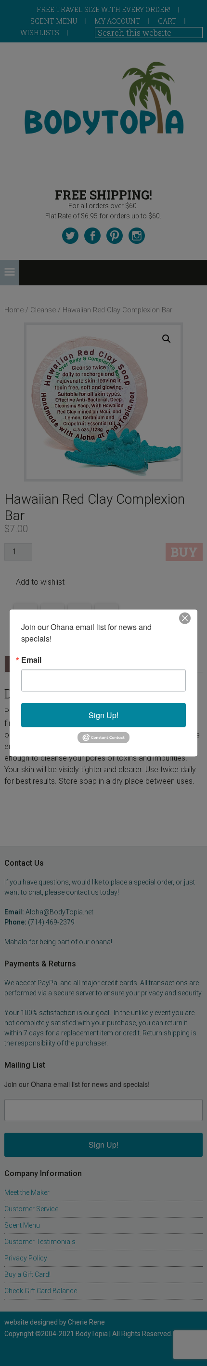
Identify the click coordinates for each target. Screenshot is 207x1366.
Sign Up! (103, 715)
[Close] (184, 618)
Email (31, 660)
